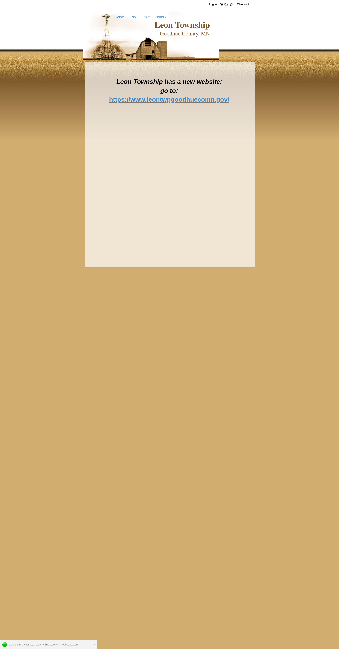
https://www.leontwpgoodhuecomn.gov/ (169, 99)
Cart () (228, 4)
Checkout (243, 4)
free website (25, 644)
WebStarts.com (70, 644)
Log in (213, 4)
